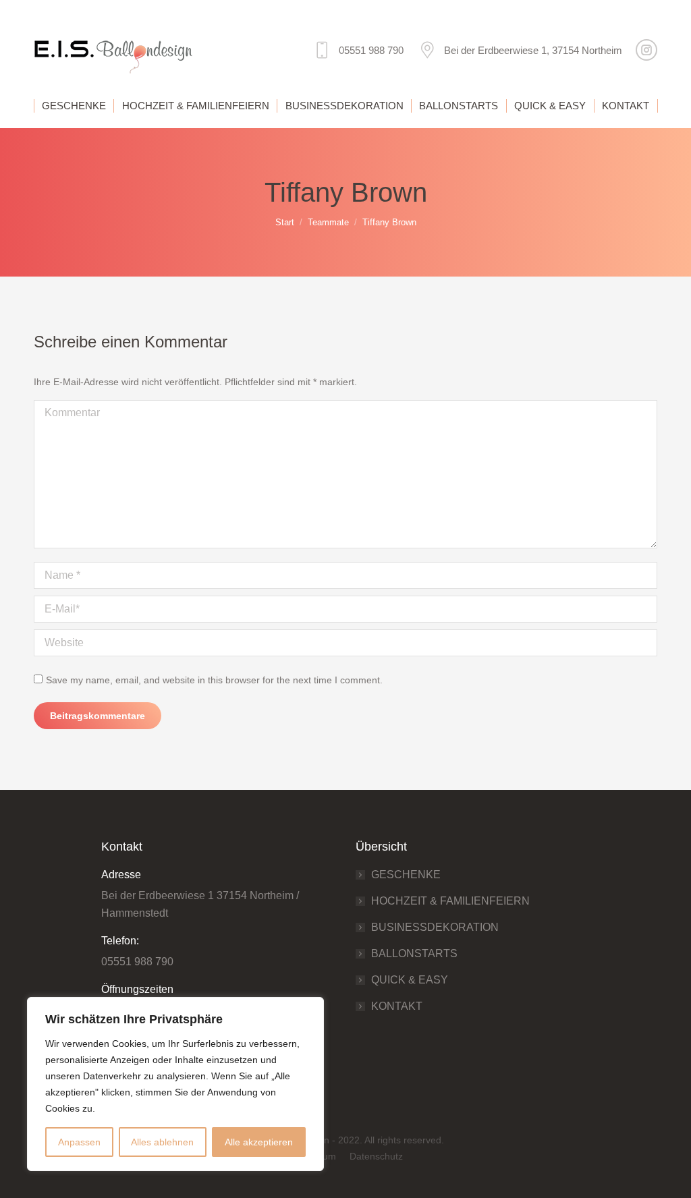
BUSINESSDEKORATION (435, 927)
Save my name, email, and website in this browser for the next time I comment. (214, 680)
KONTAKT (396, 1006)
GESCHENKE (406, 874)
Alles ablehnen (162, 1142)
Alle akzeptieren (259, 1142)
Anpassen (79, 1142)
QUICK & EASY (409, 980)
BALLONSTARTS (414, 953)
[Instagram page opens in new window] (646, 50)
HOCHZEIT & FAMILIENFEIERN (450, 901)
